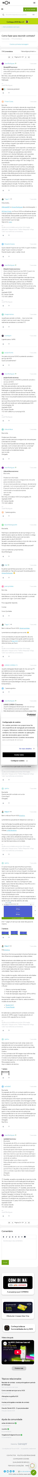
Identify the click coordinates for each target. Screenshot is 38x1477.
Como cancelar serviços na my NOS (13, 1390)
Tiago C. (7, 199)
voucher (4, 1429)
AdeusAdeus (9, 429)
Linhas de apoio (11, 830)
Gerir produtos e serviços (11, 27)
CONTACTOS (11, 1455)
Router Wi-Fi (10, 1005)
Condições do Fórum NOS (10, 1448)
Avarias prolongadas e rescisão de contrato (15, 1402)
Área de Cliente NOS (8, 1411)
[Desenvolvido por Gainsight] (19, 1444)
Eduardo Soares (10, 244)
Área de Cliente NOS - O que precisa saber (15, 1408)
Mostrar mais (19, 1368)
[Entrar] (3, 15)
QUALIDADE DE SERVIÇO (21, 1462)
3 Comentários (6, 1437)
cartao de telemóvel (8, 1423)
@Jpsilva (22, 815)
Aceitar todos (19, 755)
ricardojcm (8, 335)
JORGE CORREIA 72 (11, 665)
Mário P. (7, 812)
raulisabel (8, 1086)
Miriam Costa (9, 101)
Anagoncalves (9, 314)
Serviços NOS (6, 1393)
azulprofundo (9, 352)
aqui (10, 222)
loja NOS (15, 641)
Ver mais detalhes (25, 749)
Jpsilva (7, 788)
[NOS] (6, 3)
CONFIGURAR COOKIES (21, 1459)
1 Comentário (6, 1425)
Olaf (6, 565)
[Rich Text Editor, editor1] (19, 1249)
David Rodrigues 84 (11, 525)
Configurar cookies (18, 761)
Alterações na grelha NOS (10, 1396)
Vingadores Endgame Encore (11, 1435)
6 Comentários (6, 1431)
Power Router (10, 1007)
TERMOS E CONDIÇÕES (16, 1465)
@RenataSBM (6, 207)
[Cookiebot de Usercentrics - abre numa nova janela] (27, 715)
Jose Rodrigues (9, 63)
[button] (2, 10)
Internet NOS (6, 1405)
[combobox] (19, 15)
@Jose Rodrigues (17, 207)
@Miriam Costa (6, 211)
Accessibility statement (28, 1448)
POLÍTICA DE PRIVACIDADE (26, 1455)
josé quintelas (9, 586)
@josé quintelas (24, 628)
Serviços (4, 1399)
